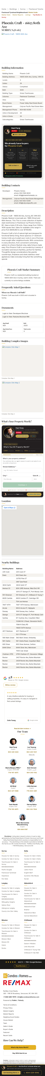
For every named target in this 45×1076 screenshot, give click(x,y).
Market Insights (8, 1011)
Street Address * (9, 467)
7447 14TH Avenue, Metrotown (27, 605)
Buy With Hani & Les (20, 1053)
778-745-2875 (13, 809)
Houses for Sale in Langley (11, 888)
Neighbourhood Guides (11, 1017)
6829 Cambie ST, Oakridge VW (27, 598)
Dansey (5, 611)
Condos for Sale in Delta (32, 859)
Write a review (10, 685)
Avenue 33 (6, 588)
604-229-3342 (23, 436)
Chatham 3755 (8, 654)
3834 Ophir (7, 585)
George (5, 615)
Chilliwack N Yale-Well (31, 953)
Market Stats (6, 15)
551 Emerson (7, 595)
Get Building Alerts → (11, 1073)
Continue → (22, 485)
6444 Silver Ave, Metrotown (26, 647)
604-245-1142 (32, 772)
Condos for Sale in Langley (11, 891)
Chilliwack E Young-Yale (32, 950)
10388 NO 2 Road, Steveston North (29, 621)
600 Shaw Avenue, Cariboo (25, 644)
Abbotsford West (30, 913)
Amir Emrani (31, 768)
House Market (8, 1020)
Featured (6, 1032)
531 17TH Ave (21, 634)
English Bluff (28, 873)
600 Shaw (6, 644)
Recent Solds (7, 1035)
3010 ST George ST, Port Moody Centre (30, 592)
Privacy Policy (7, 1008)
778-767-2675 (13, 772)
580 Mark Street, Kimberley (26, 638)
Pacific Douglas (7, 869)
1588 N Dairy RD (22, 624)
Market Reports (18, 15)
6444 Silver (7, 647)
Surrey (22, 9)
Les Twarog (31, 747)
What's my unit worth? (31, 166)
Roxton (5, 657)
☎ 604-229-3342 (19, 134)
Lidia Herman (32, 786)
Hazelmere (5, 876)
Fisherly (21, 1000)
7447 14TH (6, 605)
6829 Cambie (7, 598)
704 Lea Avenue (22, 601)
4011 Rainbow (8, 631)
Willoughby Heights (8, 902)
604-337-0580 (13, 791)
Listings (28, 15)
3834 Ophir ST (21, 585)
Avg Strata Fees (7, 329)
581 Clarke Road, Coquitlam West (28, 641)
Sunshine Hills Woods (31, 876)
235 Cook (6, 572)
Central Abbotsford (30, 916)
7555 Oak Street (22, 651)
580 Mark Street (8, 638)
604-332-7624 (32, 809)
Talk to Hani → (13, 165)
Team (5, 1023)
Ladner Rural (28, 869)
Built (25, 323)
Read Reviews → (21, 966)
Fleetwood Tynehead (9, 873)
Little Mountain (29, 946)
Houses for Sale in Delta (32, 856)
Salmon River (6, 905)
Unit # (37, 476)
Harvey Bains (32, 804)
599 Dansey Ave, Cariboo (25, 611)
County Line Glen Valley (10, 911)
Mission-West (6, 939)
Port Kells (5, 879)
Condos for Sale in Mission (11, 928)
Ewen (4, 575)
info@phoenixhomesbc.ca (28, 195)
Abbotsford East (29, 906)
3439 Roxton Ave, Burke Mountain (28, 661)
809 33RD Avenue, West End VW (28, 588)
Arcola (5, 608)
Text (33, 436)
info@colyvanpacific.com (28, 203)
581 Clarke (6, 641)
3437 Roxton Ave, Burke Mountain (28, 657)
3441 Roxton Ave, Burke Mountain (28, 664)
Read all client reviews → (22, 728)
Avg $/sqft (6, 323)
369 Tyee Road (21, 582)
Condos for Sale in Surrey (10, 859)
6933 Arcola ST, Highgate (25, 608)
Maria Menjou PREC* (13, 768)
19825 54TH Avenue (23, 628)
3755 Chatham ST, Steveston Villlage (29, 654)
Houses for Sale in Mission (11, 925)
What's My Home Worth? (20, 1047)
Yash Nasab (13, 804)
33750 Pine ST (21, 578)
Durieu (4, 948)
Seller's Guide (8, 1026)
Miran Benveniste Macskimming (22, 824)
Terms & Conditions (10, 1005)
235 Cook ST (20, 572)
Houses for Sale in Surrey (10, 856)
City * (5, 476)
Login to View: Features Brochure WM (16, 317)
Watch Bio (32, 754)
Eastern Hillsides (29, 943)
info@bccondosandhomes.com (28, 997)
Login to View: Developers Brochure (16, 313)
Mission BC (5, 942)
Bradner (26, 910)
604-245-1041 (32, 752)
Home (4, 9)
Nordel (26, 879)
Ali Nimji (13, 786)
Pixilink (14, 1000)
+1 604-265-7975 (9, 997)
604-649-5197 (22, 829)
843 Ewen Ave (21, 575)
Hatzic (4, 945)
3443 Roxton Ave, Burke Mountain (28, 667)
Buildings (13, 9)
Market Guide (33, 12)
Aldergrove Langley (8, 908)
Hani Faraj (13, 747)
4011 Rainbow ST (22, 631)
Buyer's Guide (8, 1029)
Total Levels (27, 329)
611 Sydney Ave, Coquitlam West (28, 618)
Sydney (5, 618)
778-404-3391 (32, 791)
